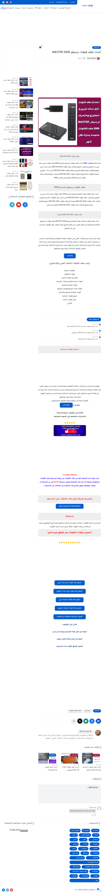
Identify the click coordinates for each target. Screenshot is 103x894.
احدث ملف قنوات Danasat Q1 (88, 339)
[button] (91, 721)
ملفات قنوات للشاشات (79, 871)
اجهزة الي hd (75, 830)
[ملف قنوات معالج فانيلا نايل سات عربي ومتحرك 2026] (26, 128)
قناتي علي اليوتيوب (69, 625)
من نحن (51, 2)
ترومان (75, 844)
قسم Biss (76, 867)
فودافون (95, 858)
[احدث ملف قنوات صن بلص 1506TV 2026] (26, 92)
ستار (74, 848)
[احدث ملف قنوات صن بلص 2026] (26, 81)
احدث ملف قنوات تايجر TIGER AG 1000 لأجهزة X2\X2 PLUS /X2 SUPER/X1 (10, 164)
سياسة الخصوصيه (61, 2)
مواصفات (85, 876)
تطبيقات (95, 848)
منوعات (95, 876)
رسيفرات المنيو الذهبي (12, 8)
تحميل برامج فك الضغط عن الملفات (70, 617)
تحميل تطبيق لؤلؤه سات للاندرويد (69, 646)
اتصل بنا (72, 2)
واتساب (70, 256)
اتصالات (46, 8)
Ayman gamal (91, 58)
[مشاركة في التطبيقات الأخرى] (73, 721)
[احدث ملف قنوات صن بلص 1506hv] (26, 140)
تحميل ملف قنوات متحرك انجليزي (69, 608)
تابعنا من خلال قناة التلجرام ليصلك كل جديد (69, 632)
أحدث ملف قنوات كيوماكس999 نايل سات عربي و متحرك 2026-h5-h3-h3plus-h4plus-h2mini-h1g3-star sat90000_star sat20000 (11, 117)
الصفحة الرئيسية (65, 8)
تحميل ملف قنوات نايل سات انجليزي (70, 591)
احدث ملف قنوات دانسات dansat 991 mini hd (82, 326)
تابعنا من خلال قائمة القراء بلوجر (69, 639)
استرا (96, 835)
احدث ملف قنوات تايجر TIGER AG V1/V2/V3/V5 (10, 152)
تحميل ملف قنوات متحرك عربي (69, 600)
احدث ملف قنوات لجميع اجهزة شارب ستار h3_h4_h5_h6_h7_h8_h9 (10, 187)
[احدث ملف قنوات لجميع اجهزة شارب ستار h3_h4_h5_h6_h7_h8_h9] (26, 186)
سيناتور (85, 853)
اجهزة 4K (54, 8)
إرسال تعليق (93, 787)
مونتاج (75, 876)
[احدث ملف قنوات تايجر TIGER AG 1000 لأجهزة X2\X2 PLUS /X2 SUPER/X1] (26, 162)
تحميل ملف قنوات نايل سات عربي (70, 583)
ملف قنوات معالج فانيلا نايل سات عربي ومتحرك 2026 (11, 129)
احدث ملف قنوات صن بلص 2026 (10, 82)
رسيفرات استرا (27, 8)
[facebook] (10, 2)
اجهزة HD (38, 8)
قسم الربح (80, 858)
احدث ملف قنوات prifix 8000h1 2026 (11, 175)
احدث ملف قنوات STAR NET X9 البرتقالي (84, 333)
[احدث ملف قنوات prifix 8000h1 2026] (26, 175)
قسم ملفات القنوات (75, 710)
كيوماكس (95, 871)
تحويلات (95, 844)
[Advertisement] (51, 30)
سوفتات (95, 853)
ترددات (85, 844)
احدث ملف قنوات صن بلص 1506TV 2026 (10, 93)
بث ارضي (95, 839)
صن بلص (96, 47)
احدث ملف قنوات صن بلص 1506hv (10, 140)
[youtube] (7, 2)
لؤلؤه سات (87, 6)
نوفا (97, 880)
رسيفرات (84, 848)
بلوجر (84, 839)
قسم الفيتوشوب (92, 862)
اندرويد (74, 835)
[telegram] (3, 2)
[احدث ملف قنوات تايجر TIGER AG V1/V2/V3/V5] (26, 151)
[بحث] (3, 8)
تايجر (75, 839)
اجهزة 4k (86, 830)
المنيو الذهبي (85, 835)
